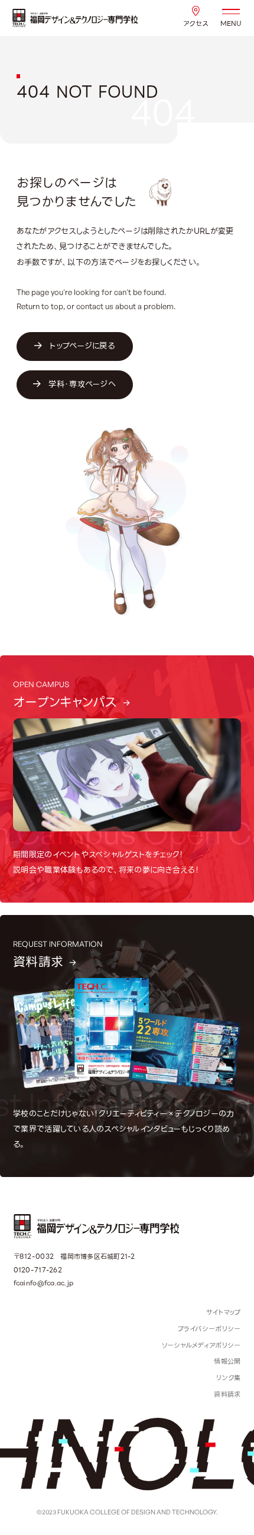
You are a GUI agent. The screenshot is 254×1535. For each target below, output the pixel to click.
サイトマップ (223, 1312)
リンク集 (228, 1377)
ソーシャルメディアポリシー (200, 1345)
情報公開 (227, 1361)
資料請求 (227, 1394)
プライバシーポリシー (209, 1329)
